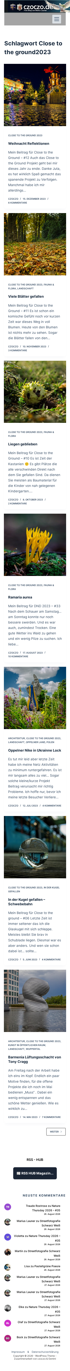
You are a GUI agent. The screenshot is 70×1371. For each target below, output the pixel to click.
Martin (19, 1251)
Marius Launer (26, 1221)
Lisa (27, 1266)
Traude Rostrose (36, 1205)
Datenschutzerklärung (45, 1351)
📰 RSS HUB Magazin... (35, 1173)
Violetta (19, 1235)
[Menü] (56, 19)
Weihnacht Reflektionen (28, 143)
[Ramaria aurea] (35, 545)
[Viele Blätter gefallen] (35, 244)
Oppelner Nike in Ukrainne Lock (34, 750)
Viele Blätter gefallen (26, 296)
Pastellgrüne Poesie (47, 1266)
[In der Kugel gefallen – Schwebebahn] (35, 847)
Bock (20, 1337)
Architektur (16, 738)
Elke (21, 1307)
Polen (50, 742)
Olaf (20, 1322)
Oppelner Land (35, 742)
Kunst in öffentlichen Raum (26, 1045)
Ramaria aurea (20, 597)
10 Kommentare (18, 656)
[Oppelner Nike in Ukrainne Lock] (35, 698)
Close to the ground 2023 (25, 135)
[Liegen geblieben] (35, 392)
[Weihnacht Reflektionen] (35, 95)
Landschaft (25, 288)
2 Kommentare (17, 503)
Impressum (18, 1351)
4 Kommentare (51, 805)
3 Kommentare (17, 350)
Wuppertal (33, 1049)
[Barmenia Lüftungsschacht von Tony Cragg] (35, 1001)
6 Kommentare (17, 202)
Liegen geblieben (22, 444)
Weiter (54, 1131)
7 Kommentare (51, 1117)
